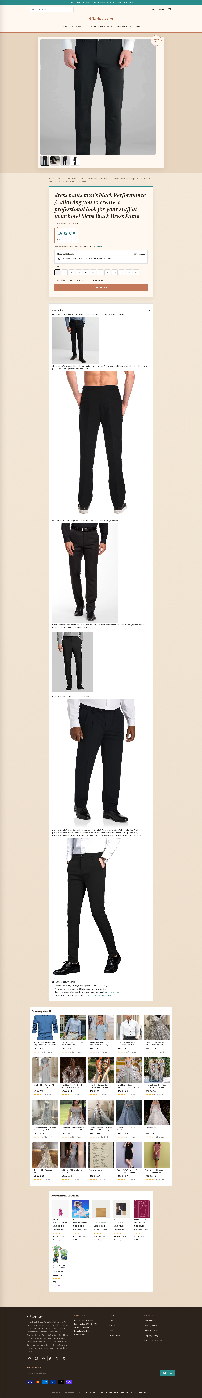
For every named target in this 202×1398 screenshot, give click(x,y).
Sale (138, 27)
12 (86, 272)
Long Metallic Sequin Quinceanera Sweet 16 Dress (128, 1086)
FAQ (111, 1330)
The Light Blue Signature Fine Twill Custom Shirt (72, 1044)
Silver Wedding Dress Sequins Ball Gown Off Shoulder (156, 1044)
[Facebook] (29, 1358)
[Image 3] (65, 161)
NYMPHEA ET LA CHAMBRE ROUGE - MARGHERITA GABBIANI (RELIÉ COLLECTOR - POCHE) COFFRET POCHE (141, 1221)
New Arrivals (124, 27)
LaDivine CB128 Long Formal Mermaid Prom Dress (72, 1171)
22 (122, 272)
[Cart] (169, 9)
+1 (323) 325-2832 (82, 1327)
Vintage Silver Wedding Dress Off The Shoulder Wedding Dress (100, 1129)
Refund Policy (150, 1320)
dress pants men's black (99, 27)
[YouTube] (43, 1358)
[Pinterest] (64, 1358)
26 (136, 272)
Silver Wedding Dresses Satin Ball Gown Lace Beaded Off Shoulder (73, 1129)
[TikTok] (50, 1358)
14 (93, 272)
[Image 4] (75, 161)
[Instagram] (36, 1358)
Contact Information (153, 1340)
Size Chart (61, 280)
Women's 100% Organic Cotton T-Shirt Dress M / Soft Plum (156, 1171)
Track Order (114, 1335)
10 (79, 272)
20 (115, 272)
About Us (113, 1320)
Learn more (97, 247)
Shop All (76, 27)
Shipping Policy (151, 1335)
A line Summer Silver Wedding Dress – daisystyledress (45, 1129)
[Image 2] (55, 161)
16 (100, 272)
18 (107, 272)
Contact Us (114, 1325)
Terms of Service (151, 1330)
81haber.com (101, 19)
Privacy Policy (150, 1325)
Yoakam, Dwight (95, 1170)
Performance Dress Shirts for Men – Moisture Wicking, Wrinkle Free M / (100, 1044)
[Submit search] (70, 9)
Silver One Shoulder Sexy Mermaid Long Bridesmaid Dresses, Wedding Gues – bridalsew (99, 1086)
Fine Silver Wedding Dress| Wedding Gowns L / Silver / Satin (72, 1086)
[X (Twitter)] (57, 1358)
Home (64, 27)
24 (129, 272)
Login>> (60, 1240)
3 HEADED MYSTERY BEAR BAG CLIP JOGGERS (60, 1221)
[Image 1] (44, 161)
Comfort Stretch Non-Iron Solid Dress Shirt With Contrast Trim (127, 1044)
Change (141, 254)
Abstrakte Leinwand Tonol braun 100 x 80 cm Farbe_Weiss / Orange (121, 1221)
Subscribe (167, 1373)
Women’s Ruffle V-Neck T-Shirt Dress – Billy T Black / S (128, 1171)
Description (57, 310)
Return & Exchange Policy (99, 995)
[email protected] (112, 992)
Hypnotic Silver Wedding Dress (43, 1171)
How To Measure (98, 280)
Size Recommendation (79, 280)
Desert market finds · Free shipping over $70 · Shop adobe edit (101, 3)
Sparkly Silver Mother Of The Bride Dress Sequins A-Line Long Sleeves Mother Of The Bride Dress (44, 1086)
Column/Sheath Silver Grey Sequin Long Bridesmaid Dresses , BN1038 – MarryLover (155, 1086)
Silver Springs (150, 1127)
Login (152, 9)
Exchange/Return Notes (63, 982)
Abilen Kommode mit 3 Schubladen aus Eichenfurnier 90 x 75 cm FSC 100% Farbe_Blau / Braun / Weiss (101, 1221)
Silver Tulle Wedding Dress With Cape (127, 1129)
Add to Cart (101, 287)
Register (161, 9)
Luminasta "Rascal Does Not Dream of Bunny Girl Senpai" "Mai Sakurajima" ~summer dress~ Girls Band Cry (80, 1221)
